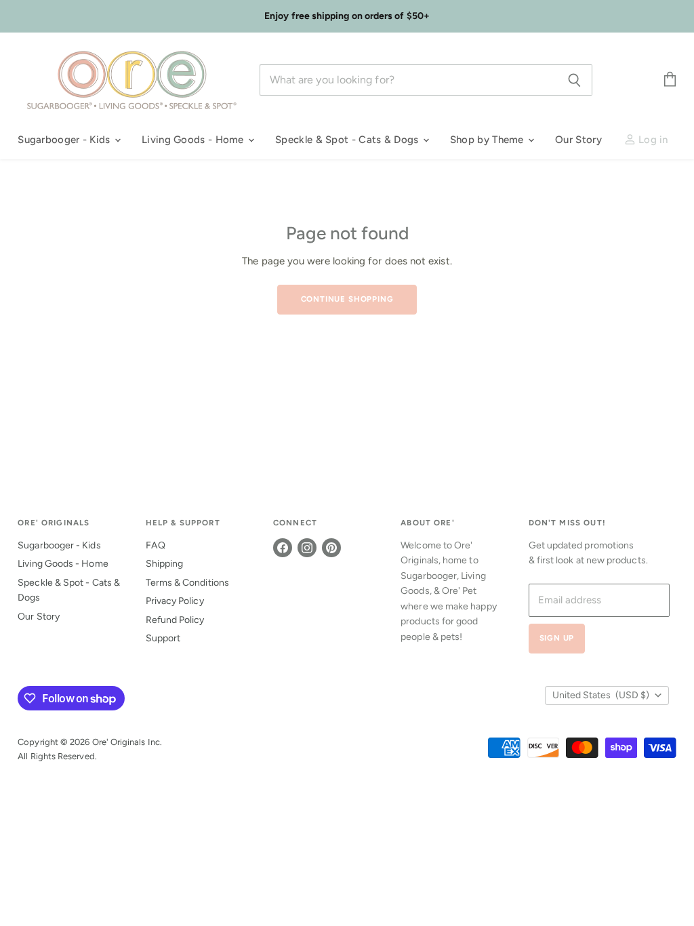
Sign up (557, 638)
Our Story (578, 140)
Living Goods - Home (194, 140)
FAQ (155, 545)
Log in (652, 140)
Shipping (165, 563)
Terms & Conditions (187, 582)
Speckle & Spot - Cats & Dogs (348, 140)
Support (163, 638)
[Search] (574, 80)
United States (600, 695)
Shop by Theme (488, 140)
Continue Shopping (347, 299)
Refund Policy (175, 620)
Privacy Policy (175, 601)
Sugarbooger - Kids (65, 140)
